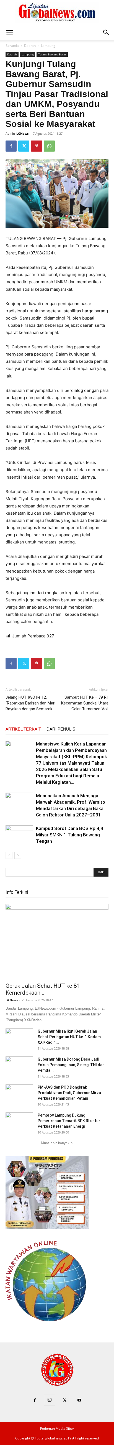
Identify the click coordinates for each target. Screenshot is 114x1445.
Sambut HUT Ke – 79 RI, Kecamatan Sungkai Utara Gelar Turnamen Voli (84, 703)
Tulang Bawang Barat (52, 54)
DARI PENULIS (60, 729)
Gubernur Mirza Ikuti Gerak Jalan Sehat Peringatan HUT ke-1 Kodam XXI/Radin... (69, 1037)
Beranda (12, 45)
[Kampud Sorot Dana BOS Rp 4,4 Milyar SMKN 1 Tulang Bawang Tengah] (19, 834)
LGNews (22, 133)
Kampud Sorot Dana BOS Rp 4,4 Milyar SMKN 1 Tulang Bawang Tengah (69, 835)
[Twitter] (23, 146)
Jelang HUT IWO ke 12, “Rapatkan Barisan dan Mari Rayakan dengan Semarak (30, 703)
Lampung (48, 45)
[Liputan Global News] (57, 12)
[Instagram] (49, 1400)
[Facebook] (11, 146)
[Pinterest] (36, 146)
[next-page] (17, 855)
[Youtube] (79, 1400)
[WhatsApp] (49, 146)
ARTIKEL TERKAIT (23, 729)
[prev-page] (9, 855)
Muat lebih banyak (55, 1142)
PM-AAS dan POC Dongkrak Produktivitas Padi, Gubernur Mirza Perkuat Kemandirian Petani (69, 1093)
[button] (9, 32)
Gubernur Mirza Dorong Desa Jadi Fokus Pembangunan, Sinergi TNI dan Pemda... (71, 1065)
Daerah (30, 45)
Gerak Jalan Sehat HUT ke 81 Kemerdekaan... (43, 989)
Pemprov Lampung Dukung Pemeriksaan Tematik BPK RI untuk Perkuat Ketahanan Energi (69, 1121)
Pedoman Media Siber (57, 1428)
